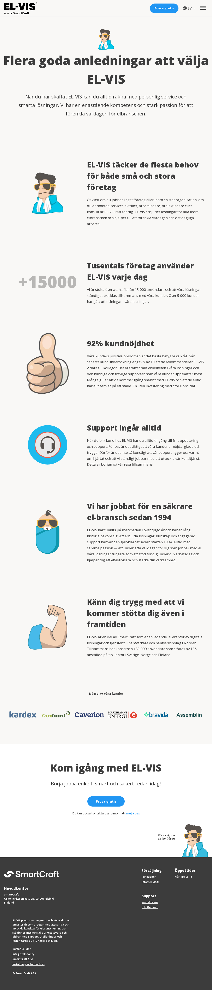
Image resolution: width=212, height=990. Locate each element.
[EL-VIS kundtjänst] (181, 840)
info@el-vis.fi (150, 882)
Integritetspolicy (23, 954)
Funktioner (149, 876)
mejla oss (133, 813)
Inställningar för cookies (28, 964)
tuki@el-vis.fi (150, 907)
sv (188, 8)
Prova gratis (164, 8)
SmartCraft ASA (22, 959)
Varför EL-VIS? (21, 949)
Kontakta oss (150, 902)
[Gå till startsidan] (20, 8)
